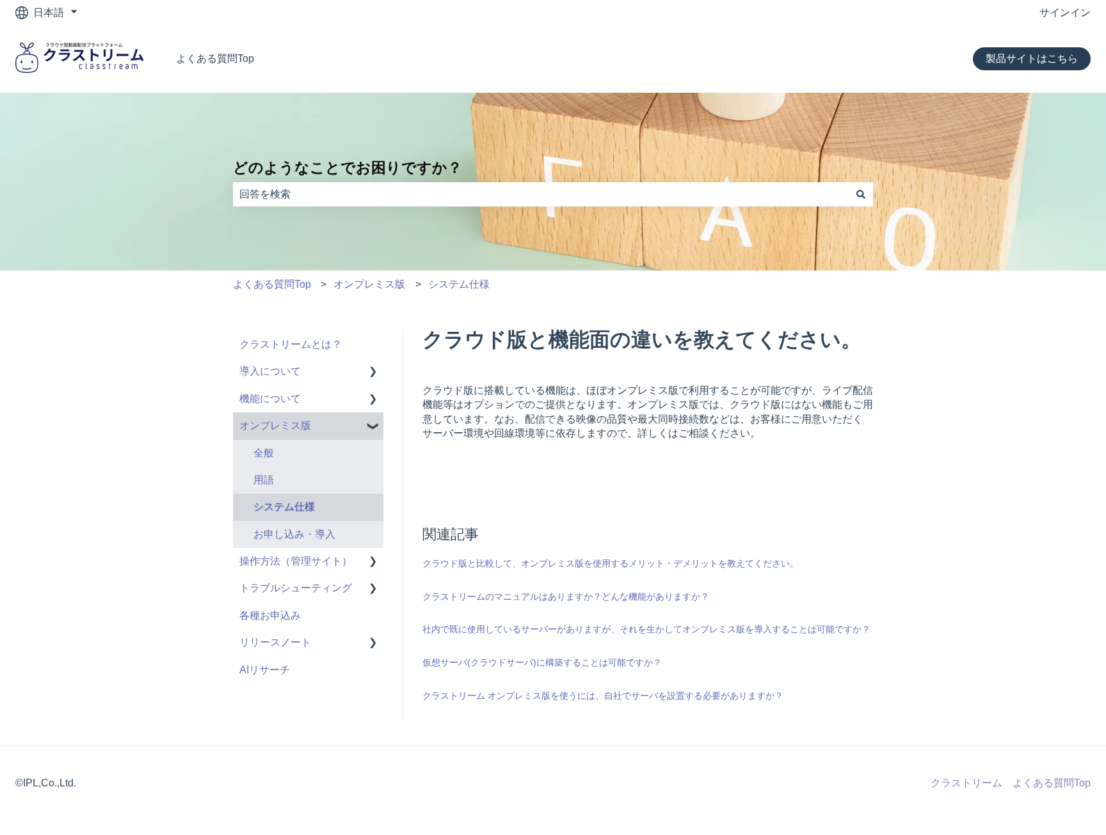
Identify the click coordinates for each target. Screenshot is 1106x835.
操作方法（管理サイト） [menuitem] (295, 561)
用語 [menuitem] (263, 479)
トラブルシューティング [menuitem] (295, 587)
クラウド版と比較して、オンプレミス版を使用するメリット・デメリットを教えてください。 (610, 563)
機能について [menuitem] (270, 398)
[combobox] (541, 194)
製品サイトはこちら (1032, 58)
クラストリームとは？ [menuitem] (290, 344)
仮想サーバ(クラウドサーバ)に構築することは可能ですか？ (542, 662)
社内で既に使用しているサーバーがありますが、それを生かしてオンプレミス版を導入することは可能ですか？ (646, 629)
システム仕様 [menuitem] (284, 506)
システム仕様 (459, 284)
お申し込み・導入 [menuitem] (294, 534)
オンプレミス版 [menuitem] (275, 425)
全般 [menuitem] (263, 453)
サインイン (1065, 12)
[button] (373, 372)
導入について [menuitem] (270, 371)
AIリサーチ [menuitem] (264, 669)
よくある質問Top (215, 58)
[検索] (861, 194)
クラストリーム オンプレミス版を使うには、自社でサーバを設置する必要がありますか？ (602, 696)
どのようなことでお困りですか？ (347, 167)
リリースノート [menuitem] (275, 642)
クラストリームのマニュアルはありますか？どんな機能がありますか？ (565, 596)
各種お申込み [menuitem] (270, 615)
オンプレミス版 (369, 284)
